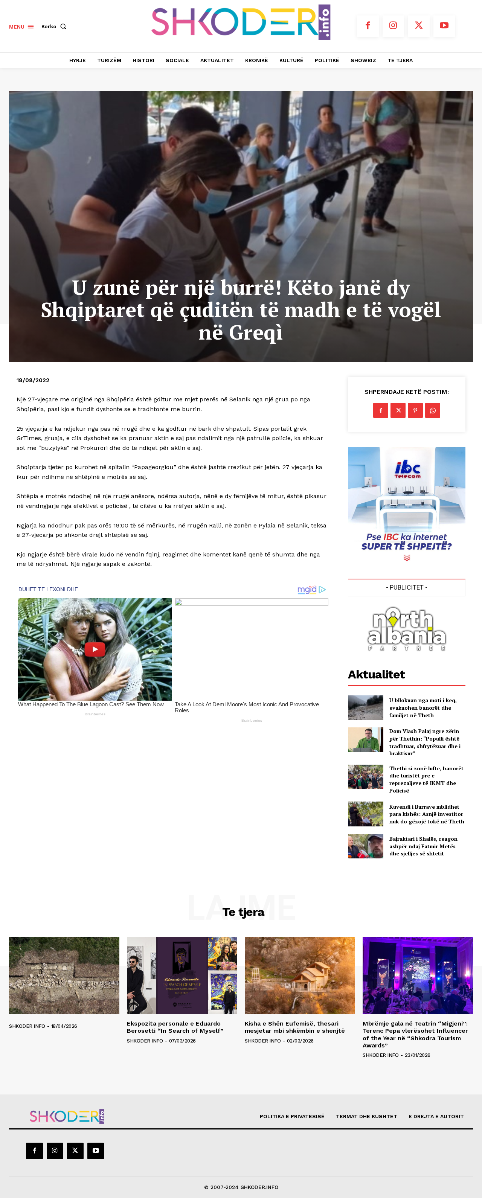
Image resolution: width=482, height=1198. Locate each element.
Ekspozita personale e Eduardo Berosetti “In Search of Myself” (175, 1027)
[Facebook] (368, 26)
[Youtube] (444, 26)
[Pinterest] (415, 410)
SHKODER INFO (27, 1026)
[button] (55, 26)
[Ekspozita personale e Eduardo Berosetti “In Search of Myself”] (182, 975)
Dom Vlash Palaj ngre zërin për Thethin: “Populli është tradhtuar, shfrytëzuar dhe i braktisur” (425, 742)
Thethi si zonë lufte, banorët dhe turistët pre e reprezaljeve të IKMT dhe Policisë (426, 779)
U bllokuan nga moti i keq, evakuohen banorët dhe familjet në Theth (423, 707)
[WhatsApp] (432, 410)
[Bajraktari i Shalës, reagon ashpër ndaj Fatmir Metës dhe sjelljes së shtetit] (365, 846)
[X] (419, 26)
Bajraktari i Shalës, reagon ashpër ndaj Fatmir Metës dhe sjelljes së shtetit (423, 846)
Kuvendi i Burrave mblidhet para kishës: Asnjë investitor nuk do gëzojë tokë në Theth (426, 814)
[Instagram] (393, 26)
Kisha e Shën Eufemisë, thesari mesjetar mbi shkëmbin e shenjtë (295, 1027)
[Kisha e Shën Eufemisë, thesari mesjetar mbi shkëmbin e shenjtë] (300, 975)
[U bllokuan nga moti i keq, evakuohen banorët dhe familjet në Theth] (365, 707)
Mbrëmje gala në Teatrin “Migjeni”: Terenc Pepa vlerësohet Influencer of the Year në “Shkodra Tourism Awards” (415, 1034)
